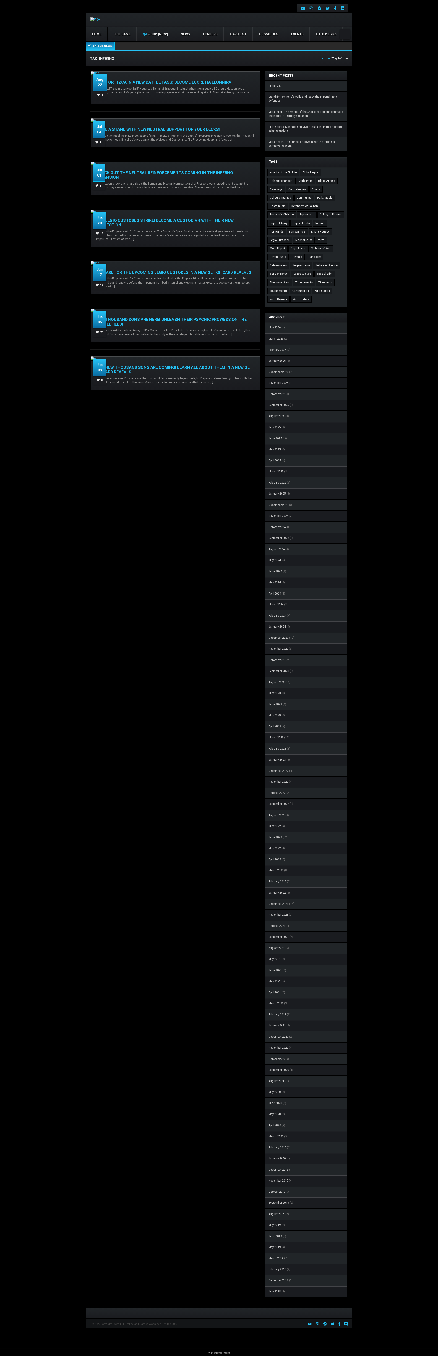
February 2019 (277, 1269)
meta (321, 240)
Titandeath (325, 282)
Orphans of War (321, 248)
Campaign (276, 189)
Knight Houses (320, 231)
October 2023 (277, 660)
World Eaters (301, 299)
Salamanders (278, 265)
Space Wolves (302, 273)
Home (97, 34)
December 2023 (279, 637)
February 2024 (277, 615)
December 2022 (279, 770)
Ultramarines (300, 290)
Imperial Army (278, 223)
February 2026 (277, 349)
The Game (122, 34)
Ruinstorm (314, 257)
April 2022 (275, 859)
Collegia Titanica (280, 197)
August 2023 (277, 682)
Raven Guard (278, 257)
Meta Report (277, 248)
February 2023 (277, 748)
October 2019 (277, 1191)
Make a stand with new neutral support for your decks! (158, 129)
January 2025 (277, 493)
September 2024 (279, 538)
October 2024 (277, 527)
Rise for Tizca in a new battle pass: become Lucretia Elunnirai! (165, 82)
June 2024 (275, 571)
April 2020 (275, 1125)
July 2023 (275, 693)
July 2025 (275, 427)
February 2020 (277, 1147)
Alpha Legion (310, 172)
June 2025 (275, 438)
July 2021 (275, 959)
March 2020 (276, 1136)
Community (304, 197)
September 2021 (279, 936)
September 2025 (279, 405)
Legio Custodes (280, 240)
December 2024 (279, 505)
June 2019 (275, 1236)
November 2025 (278, 382)
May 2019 (275, 1247)
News (185, 34)
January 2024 (277, 626)
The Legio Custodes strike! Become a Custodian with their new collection (165, 222)
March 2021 (276, 1003)
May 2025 (275, 449)
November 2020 (278, 1047)
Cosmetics (268, 34)
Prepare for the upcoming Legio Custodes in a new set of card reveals (173, 272)
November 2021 (278, 914)
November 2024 (278, 516)
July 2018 (275, 1291)
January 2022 (277, 892)
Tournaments (278, 290)
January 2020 (277, 1158)
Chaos (316, 189)
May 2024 (275, 582)
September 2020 (279, 1069)
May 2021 (275, 981)
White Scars (322, 290)
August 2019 (277, 1214)
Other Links (326, 34)
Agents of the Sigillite (283, 172)
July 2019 (275, 1225)
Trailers (210, 34)
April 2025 (275, 460)
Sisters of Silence (326, 265)
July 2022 (275, 826)
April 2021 (275, 992)
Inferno (319, 223)
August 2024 (277, 549)
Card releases (297, 189)
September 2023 (279, 671)
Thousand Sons (280, 282)
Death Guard (278, 206)
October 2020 (277, 1059)
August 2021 (277, 948)
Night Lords (298, 248)
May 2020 (275, 1114)
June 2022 (275, 837)
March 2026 (276, 338)
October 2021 (277, 926)
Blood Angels (326, 180)
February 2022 (277, 881)
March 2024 (276, 604)
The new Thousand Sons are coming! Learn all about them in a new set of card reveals (174, 369)
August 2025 (277, 416)
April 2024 (275, 593)
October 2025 (277, 394)
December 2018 (279, 1280)
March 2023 (276, 737)
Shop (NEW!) (158, 34)
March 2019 (276, 1258)
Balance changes (281, 180)
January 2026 (277, 360)
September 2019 (279, 1202)
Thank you (275, 85)
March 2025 (276, 471)
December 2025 (279, 372)
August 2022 (277, 815)
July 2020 (275, 1092)
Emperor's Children (282, 214)
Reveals (297, 257)
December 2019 (279, 1169)
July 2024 (275, 560)
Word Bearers (278, 299)
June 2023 (275, 704)
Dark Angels (324, 197)
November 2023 (278, 648)
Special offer (325, 273)
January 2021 (277, 1025)
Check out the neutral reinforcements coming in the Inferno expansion (164, 174)
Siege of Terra (301, 265)
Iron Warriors (297, 231)
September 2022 (279, 803)
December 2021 (279, 903)
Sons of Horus (279, 273)
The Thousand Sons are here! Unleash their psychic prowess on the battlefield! (171, 321)
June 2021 (275, 970)
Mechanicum (303, 240)
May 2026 (275, 327)
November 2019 (278, 1180)
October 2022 (277, 793)
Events (297, 34)
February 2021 (277, 1014)
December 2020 (279, 1036)
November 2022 (278, 781)
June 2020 (275, 1103)
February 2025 (277, 482)
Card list (238, 34)
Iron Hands (277, 231)
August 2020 (277, 1081)
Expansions (307, 214)
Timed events (304, 282)
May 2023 (275, 715)
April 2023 (275, 726)
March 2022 (276, 870)
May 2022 (275, 848)
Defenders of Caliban (304, 206)
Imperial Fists (301, 223)
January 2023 (277, 759)
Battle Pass (305, 180)
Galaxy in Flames (330, 214)
